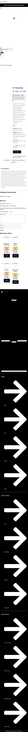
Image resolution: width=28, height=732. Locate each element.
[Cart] (0, 54)
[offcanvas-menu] (3, 61)
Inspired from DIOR (17, 157)
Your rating (3, 211)
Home (1, 65)
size (14, 146)
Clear (16, 147)
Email (1, 227)
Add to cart (17, 151)
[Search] (1, 51)
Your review (3, 214)
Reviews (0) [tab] (14, 162)
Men (4, 65)
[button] (14, 18)
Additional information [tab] (18, 160)
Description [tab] (7, 160)
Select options (7, 256)
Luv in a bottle (3, 1)
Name (1, 225)
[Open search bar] (1, 48)
